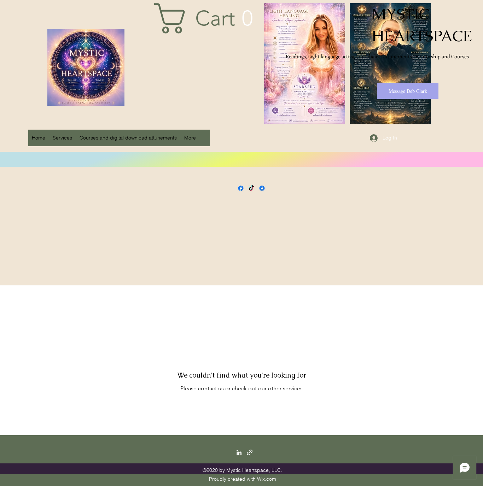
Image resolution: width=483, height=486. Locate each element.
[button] (211, 18)
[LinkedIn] (239, 452)
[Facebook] (240, 188)
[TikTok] (251, 188)
